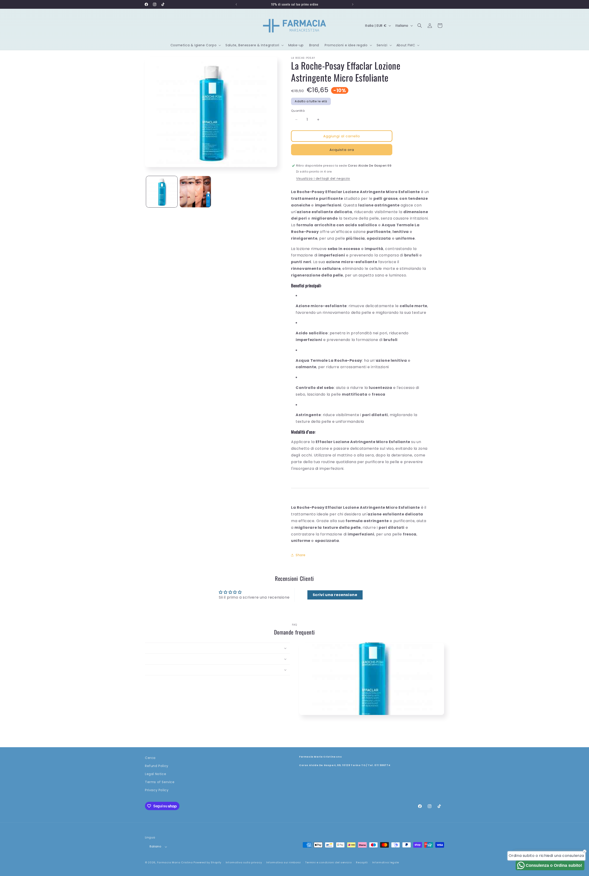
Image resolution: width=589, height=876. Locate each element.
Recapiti (362, 862)
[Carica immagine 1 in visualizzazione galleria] (161, 191)
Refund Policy (156, 766)
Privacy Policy (156, 790)
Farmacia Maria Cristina (175, 862)
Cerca (150, 757)
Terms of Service (160, 782)
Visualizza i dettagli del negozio (323, 178)
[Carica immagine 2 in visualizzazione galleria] (195, 191)
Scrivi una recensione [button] (335, 594)
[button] (195, 45)
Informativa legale (385, 862)
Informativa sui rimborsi (283, 862)
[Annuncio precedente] (236, 4)
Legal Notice (155, 774)
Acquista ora (341, 149)
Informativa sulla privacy (244, 862)
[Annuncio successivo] (353, 4)
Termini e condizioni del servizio (328, 862)
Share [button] (301, 555)
